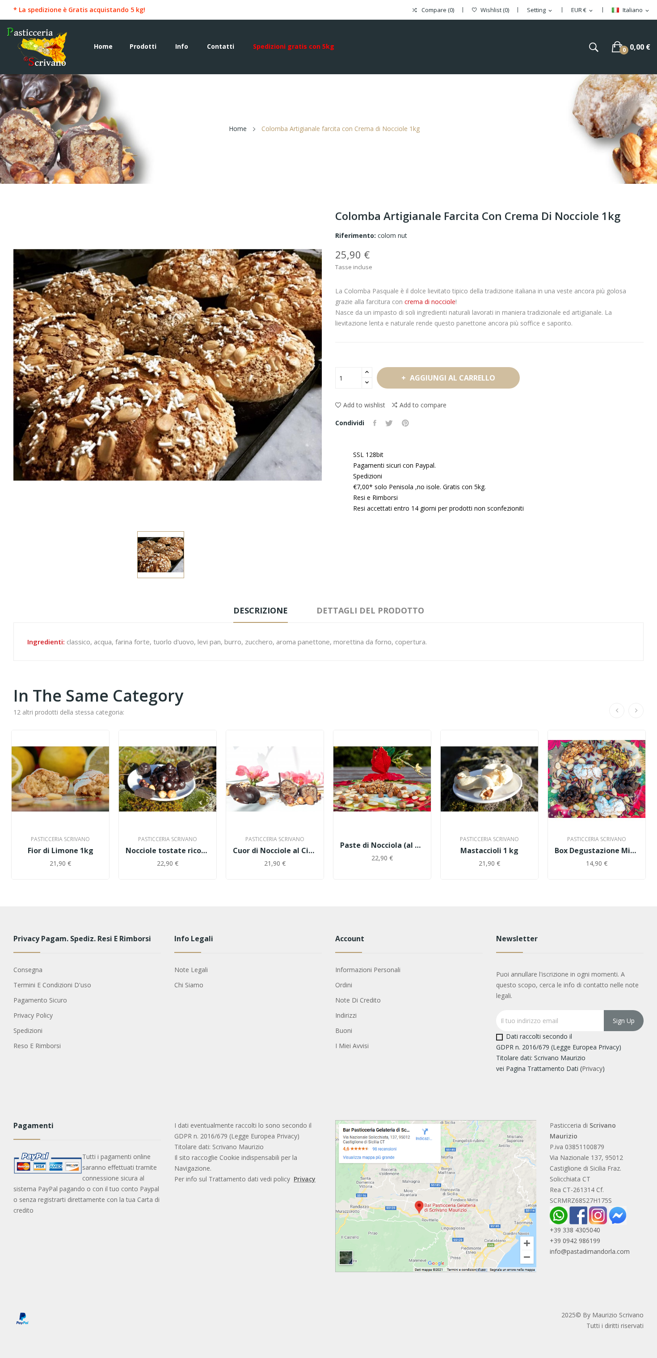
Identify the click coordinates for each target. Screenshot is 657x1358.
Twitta (389, 423)
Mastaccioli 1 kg (489, 850)
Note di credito (358, 1000)
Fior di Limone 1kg (60, 850)
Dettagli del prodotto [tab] (370, 610)
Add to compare (423, 405)
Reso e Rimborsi (37, 1045)
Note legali (191, 969)
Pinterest (405, 423)
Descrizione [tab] (260, 610)
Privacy (592, 1068)
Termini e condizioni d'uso (52, 985)
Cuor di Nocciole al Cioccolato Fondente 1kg (275, 850)
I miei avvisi (352, 1045)
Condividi (375, 423)
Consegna (27, 969)
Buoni (343, 1030)
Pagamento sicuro (40, 1000)
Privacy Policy (33, 1015)
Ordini (343, 985)
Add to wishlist (364, 405)
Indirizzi (346, 1015)
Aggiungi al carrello (452, 378)
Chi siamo (188, 985)
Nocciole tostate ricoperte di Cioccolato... (168, 850)
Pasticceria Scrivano (60, 839)
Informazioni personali (367, 969)
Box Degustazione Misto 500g (597, 850)
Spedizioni (27, 1030)
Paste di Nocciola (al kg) (382, 845)
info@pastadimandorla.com (590, 1251)
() (494, 10)
